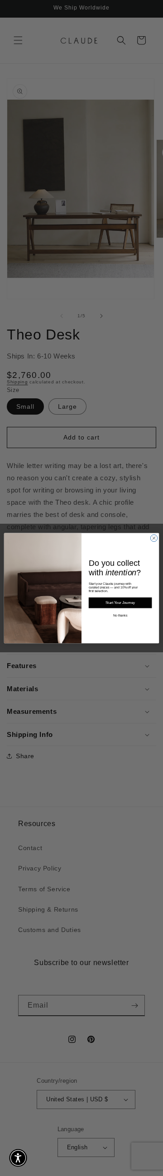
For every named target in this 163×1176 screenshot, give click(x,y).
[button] (18, 1158)
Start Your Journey (120, 603)
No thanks (120, 615)
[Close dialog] (153, 538)
